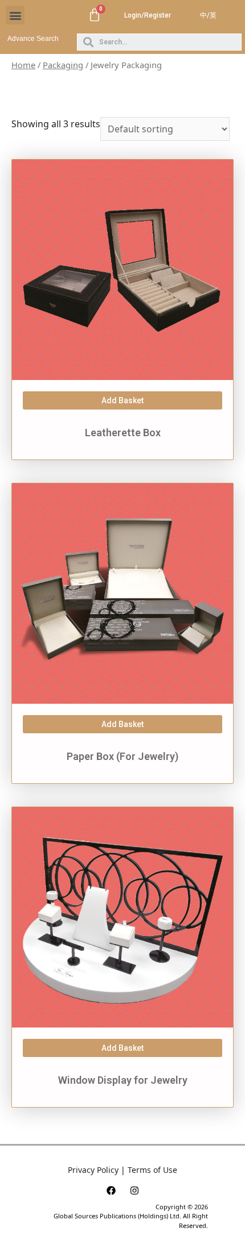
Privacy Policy (93, 1169)
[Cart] (94, 15)
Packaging (63, 64)
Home (23, 64)
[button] (15, 15)
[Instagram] (134, 1190)
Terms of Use (152, 1169)
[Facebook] (111, 1190)
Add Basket (122, 400)
